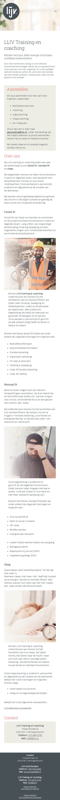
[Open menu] (55, 11)
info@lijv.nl (33, 738)
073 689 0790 (35, 735)
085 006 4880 (34, 769)
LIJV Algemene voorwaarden (17, 708)
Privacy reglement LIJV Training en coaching (30, 788)
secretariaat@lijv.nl (32, 772)
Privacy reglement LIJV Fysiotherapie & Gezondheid (30, 796)
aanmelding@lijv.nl (17, 132)
